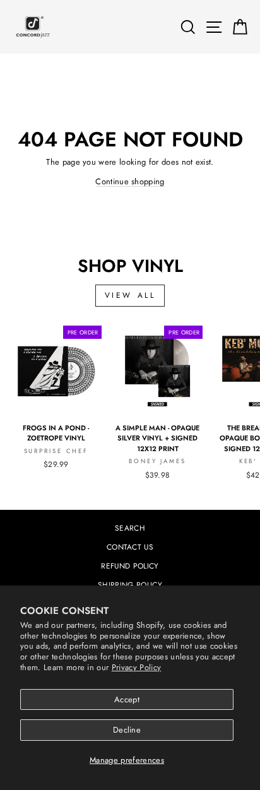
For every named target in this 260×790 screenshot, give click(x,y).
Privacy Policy (137, 667)
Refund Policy (129, 565)
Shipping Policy (130, 584)
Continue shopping (129, 181)
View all (130, 295)
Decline (127, 730)
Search (130, 527)
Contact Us (130, 546)
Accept (126, 699)
